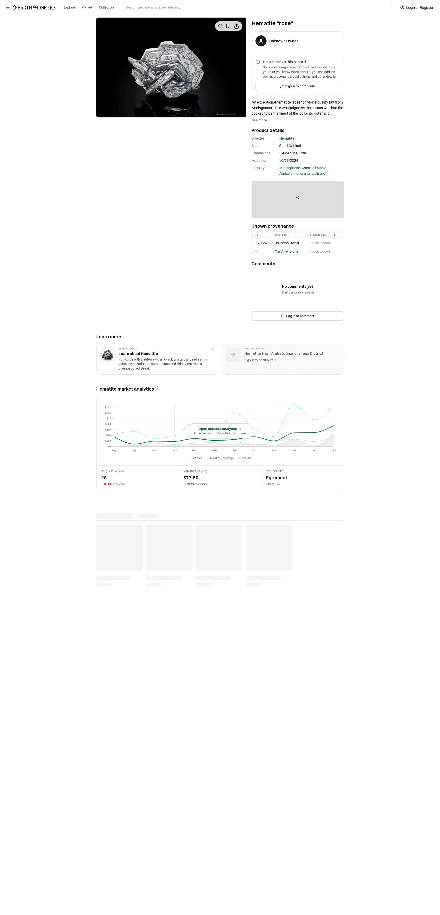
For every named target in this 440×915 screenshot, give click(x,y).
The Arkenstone (286, 251)
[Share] (236, 26)
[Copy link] (212, 349)
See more (259, 120)
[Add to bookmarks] (228, 26)
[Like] (220, 26)
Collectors (107, 7)
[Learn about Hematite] (157, 359)
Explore (69, 7)
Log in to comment (300, 316)
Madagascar (289, 167)
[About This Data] (157, 388)
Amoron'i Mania (313, 167)
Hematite (286, 138)
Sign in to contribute (300, 86)
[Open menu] (8, 7)
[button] (298, 197)
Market (87, 7)
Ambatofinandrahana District (303, 173)
